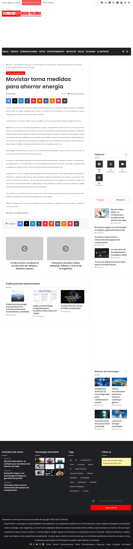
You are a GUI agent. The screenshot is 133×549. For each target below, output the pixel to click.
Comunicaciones (28, 51)
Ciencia (14, 51)
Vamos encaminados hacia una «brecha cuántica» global (118, 396)
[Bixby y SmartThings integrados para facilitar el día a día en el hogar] (45, 296)
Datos (42, 51)
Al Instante (103, 51)
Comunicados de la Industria (44, 65)
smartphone (81, 482)
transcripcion (74, 491)
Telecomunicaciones (65, 65)
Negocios (71, 51)
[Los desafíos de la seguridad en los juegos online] (102, 253)
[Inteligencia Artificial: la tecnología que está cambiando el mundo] (102, 382)
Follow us (106, 452)
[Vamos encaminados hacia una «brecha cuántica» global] (119, 382)
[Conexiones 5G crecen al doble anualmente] (72, 296)
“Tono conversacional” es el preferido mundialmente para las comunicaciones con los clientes (80, 3)
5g (71, 460)
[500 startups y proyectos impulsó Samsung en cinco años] (49, 472)
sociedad (93, 482)
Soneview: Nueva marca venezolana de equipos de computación (107, 240)
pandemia (73, 478)
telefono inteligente (77, 486)
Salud (81, 51)
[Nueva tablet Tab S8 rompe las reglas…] (60, 472)
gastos (90, 464)
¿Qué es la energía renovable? (117, 424)
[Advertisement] (89, 26)
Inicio (6, 51)
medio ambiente (81, 469)
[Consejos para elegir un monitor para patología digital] (39, 466)
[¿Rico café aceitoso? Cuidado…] (39, 460)
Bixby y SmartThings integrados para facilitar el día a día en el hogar (45, 310)
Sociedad (90, 51)
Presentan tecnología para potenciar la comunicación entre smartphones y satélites (17, 308)
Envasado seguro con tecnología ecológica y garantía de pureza (110, 228)
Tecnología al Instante (22, 65)
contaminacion (85, 460)
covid (72, 464)
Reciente (121, 200)
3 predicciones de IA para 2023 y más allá (102, 424)
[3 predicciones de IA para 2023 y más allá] (102, 414)
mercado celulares (76, 473)
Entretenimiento (55, 51)
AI (76, 460)
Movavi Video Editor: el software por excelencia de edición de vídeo (119, 215)
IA (70, 469)
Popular (100, 200)
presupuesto (85, 478)
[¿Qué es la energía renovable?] (119, 414)
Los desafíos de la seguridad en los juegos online (119, 252)
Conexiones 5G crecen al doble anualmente (71, 307)
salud (72, 482)
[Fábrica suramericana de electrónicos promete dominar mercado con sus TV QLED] (39, 472)
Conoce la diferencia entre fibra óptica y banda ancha (110, 263)
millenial (90, 473)
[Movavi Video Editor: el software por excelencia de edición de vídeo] (102, 213)
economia (81, 464)
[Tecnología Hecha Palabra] (22, 14)
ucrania (85, 491)
